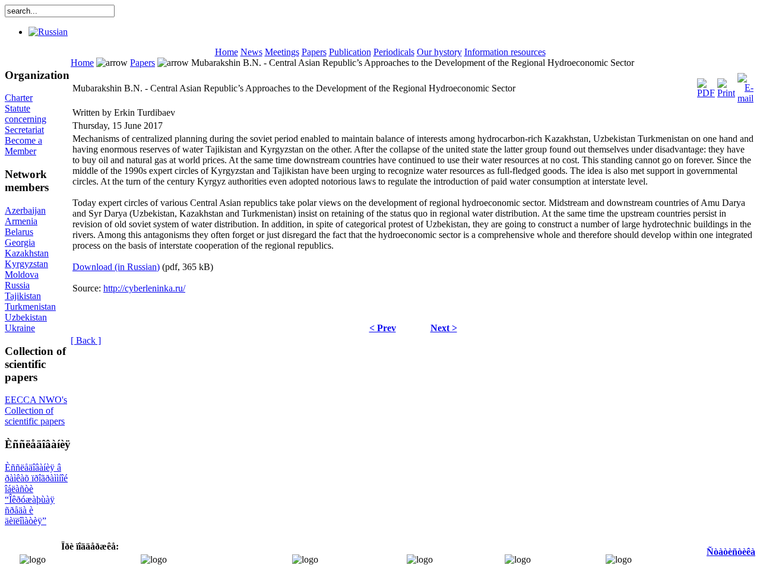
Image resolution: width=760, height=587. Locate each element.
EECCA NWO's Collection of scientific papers (36, 410)
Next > (443, 328)
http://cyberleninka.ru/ (144, 288)
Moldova (22, 274)
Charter (19, 98)
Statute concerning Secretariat (25, 119)
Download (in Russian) (116, 267)
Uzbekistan (26, 317)
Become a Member (23, 145)
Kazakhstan (27, 253)
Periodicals (393, 52)
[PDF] (706, 85)
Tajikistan (23, 296)
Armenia (21, 221)
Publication (350, 52)
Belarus (19, 232)
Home (226, 52)
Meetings (282, 52)
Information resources (505, 52)
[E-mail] (745, 85)
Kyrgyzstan (26, 264)
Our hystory (439, 52)
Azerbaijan (25, 210)
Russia (17, 285)
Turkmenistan (30, 307)
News (251, 52)
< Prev (382, 328)
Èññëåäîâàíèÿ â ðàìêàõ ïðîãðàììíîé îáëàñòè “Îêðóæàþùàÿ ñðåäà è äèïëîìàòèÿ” (36, 494)
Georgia (20, 242)
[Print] (726, 85)
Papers (314, 52)
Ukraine (20, 328)
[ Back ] (86, 340)
